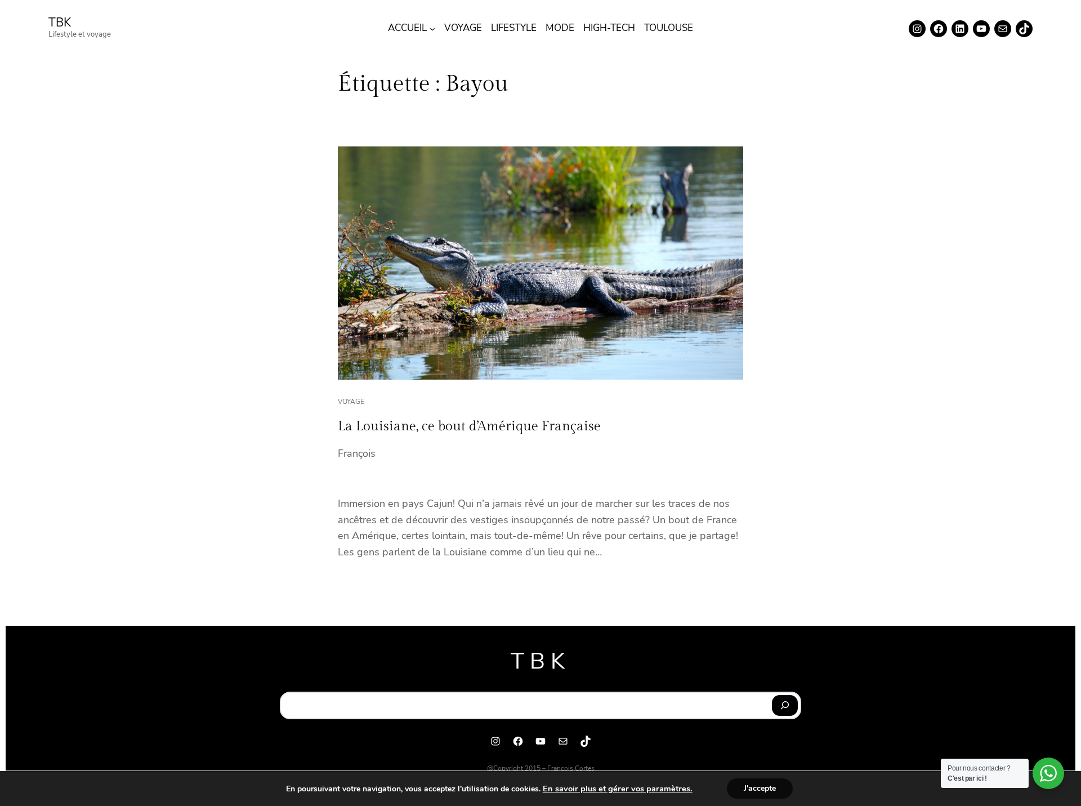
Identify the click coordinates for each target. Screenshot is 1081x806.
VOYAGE (351, 401)
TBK (59, 22)
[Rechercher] (785, 705)
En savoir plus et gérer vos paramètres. (618, 788)
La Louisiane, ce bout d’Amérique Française (469, 426)
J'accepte (760, 788)
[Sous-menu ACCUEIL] (432, 29)
